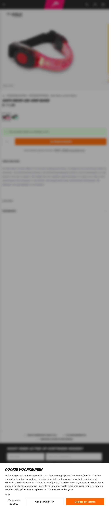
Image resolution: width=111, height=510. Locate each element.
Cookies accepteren (85, 501)
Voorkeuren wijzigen (14, 502)
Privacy (7, 494)
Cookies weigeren (44, 501)
